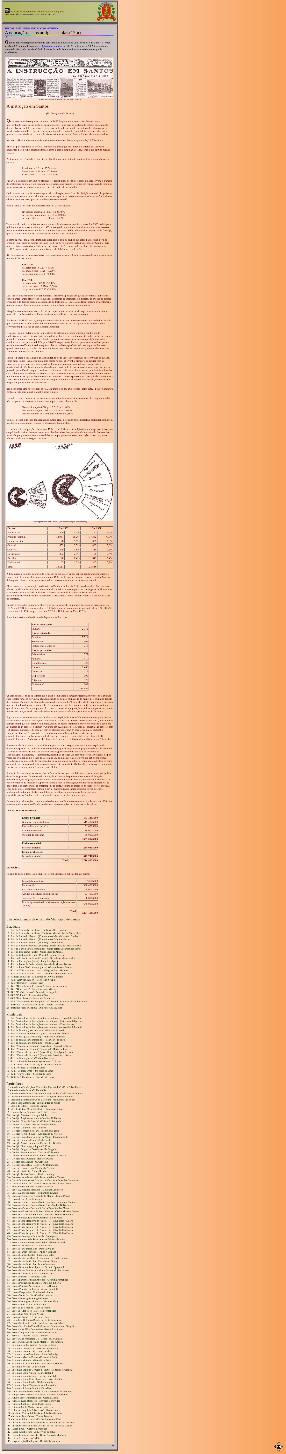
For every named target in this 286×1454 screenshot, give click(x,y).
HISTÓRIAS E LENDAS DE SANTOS (25, 28)
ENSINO (53, 28)
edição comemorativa (51, 46)
